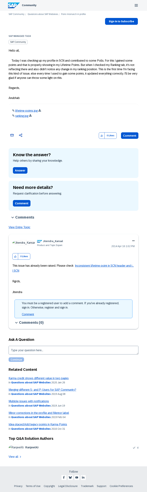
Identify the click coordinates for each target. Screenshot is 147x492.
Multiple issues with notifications (29, 401)
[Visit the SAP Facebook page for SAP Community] (63, 477)
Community (29, 5)
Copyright (49, 486)
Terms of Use (33, 486)
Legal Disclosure (68, 486)
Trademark (87, 486)
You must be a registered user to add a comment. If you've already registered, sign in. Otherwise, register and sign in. (70, 305)
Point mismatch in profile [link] (73, 14)
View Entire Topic (19, 227)
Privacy (18, 486)
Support (101, 486)
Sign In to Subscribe (121, 21)
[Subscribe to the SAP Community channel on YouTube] (76, 477)
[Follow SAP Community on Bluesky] (70, 477)
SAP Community (16, 14)
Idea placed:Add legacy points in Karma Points (38, 424)
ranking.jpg (21, 115)
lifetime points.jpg (26, 110)
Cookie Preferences (121, 486)
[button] (102, 136)
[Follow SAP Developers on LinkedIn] (83, 477)
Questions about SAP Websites (43, 14)
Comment (129, 135)
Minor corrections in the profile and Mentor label (39, 412)
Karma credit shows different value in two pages (39, 378)
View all (13, 456)
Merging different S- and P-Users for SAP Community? (42, 389)
